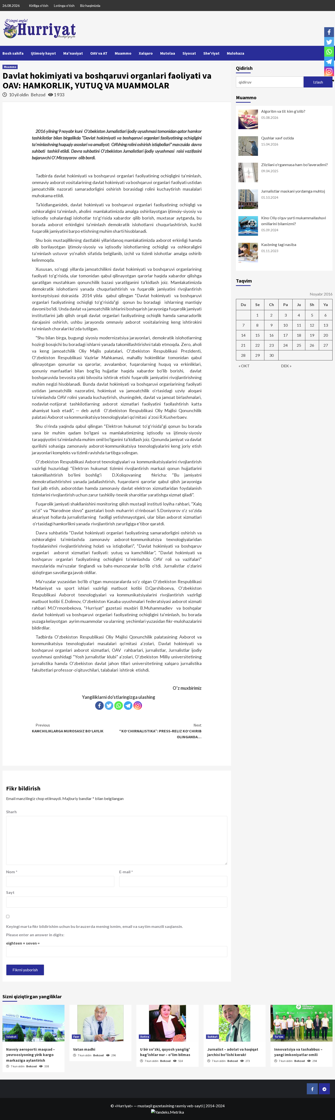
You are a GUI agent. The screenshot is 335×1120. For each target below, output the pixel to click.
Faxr (76, 1036)
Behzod (38, 94)
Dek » (286, 365)
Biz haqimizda (90, 5)
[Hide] (333, 81)
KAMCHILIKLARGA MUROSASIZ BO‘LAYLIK (67, 728)
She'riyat (211, 53)
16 (271, 335)
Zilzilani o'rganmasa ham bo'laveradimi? (294, 164)
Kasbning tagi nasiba (278, 244)
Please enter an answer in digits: (35, 934)
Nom (11, 871)
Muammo (123, 53)
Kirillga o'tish (38, 5)
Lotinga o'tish (64, 5)
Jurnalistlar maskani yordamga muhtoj (293, 191)
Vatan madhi (84, 1049)
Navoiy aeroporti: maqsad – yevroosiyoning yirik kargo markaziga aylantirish (30, 1055)
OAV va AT (98, 53)
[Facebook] (99, 705)
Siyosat (189, 53)
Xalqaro (146, 53)
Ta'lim (278, 1036)
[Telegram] (128, 705)
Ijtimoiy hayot (43, 53)
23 (271, 345)
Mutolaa (167, 53)
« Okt (244, 365)
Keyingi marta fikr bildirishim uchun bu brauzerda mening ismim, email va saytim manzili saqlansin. (94, 926)
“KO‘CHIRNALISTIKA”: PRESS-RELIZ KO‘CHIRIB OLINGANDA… (160, 731)
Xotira (144, 1036)
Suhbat (212, 1036)
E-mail (126, 871)
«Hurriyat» (124, 1105)
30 (271, 355)
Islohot (11, 1036)
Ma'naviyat (73, 53)
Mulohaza (235, 53)
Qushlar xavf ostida (277, 137)
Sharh (11, 811)
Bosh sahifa (13, 53)
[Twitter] (109, 705)
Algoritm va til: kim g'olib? (283, 111)
